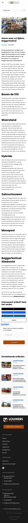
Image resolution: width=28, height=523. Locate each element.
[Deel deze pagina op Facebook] (13, 312)
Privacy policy (14, 519)
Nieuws (4, 438)
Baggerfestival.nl (19, 296)
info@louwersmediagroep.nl (11, 484)
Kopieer (14, 320)
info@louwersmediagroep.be (12, 503)
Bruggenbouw (6, 450)
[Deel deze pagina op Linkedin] (13, 316)
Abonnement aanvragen (9, 464)
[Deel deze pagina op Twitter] (13, 309)
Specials (4, 452)
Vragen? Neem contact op (13, 426)
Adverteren (5, 461)
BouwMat (4, 45)
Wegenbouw (5, 447)
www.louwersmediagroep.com (12, 509)
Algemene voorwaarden (14, 516)
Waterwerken (6, 441)
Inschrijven (14, 342)
